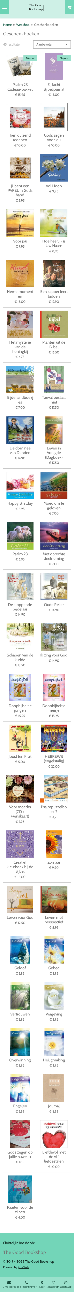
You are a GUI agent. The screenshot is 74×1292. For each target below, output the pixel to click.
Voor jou (20, 241)
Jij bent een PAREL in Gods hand (20, 190)
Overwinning (20, 1060)
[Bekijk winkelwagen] (69, 7)
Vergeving (54, 1014)
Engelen (20, 1106)
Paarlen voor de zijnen (20, 1209)
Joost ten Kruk (20, 756)
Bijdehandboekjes (20, 399)
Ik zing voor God (53, 655)
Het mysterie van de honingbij (20, 347)
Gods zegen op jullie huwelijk (20, 1154)
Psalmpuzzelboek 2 (54, 809)
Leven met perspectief (54, 919)
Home (7, 25)
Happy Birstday (20, 503)
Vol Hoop (54, 186)
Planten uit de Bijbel (53, 344)
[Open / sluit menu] (4, 7)
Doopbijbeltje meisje (53, 708)
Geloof (20, 968)
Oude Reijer (54, 604)
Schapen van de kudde (20, 657)
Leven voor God (20, 917)
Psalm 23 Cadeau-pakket (20, 86)
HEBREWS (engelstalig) (54, 758)
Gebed (54, 968)
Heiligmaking (54, 1060)
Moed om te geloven (54, 505)
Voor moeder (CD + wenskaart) (20, 811)
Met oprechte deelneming (54, 556)
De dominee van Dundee (20, 450)
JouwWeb (23, 1267)
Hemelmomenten (20, 293)
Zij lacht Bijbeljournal (54, 86)
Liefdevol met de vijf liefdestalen (54, 1157)
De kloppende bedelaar (20, 607)
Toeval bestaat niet (54, 399)
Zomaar (53, 862)
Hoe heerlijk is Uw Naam (54, 243)
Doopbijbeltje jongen (20, 708)
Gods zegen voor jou (54, 137)
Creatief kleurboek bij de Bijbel (20, 867)
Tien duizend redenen (20, 137)
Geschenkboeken (46, 25)
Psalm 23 (20, 554)
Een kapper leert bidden (54, 293)
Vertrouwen (20, 1014)
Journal (54, 1106)
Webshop (23, 25)
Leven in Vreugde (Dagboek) (54, 453)
